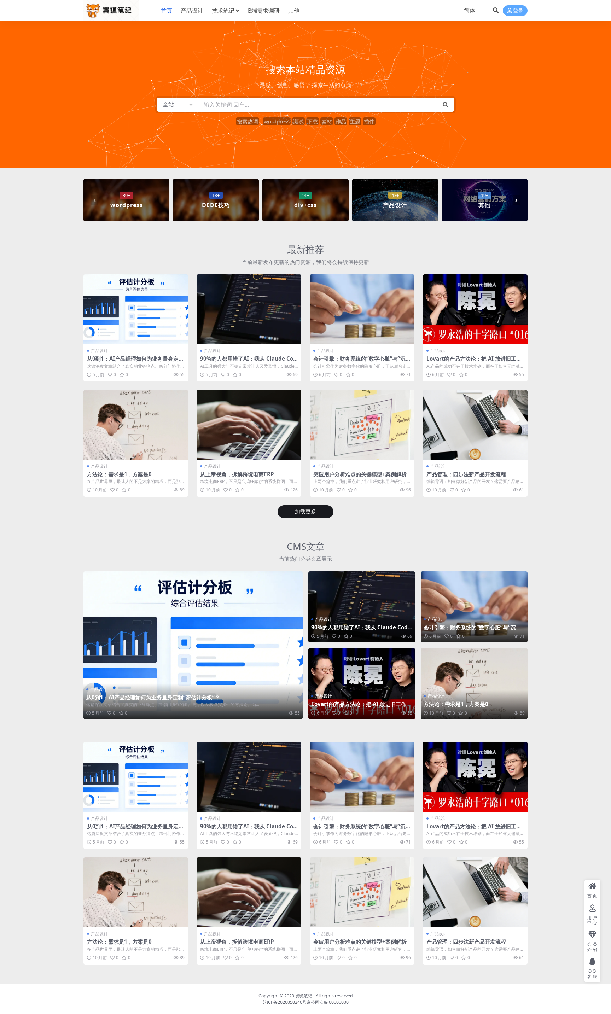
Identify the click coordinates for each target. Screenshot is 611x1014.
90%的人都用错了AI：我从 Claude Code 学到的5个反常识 (248, 361)
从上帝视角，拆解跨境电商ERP (237, 474)
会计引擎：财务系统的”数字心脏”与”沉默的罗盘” (362, 361)
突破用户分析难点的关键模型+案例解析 (360, 474)
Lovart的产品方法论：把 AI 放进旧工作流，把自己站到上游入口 (474, 361)
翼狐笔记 (303, 996)
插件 (369, 121)
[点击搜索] (445, 105)
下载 (312, 121)
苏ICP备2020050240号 (284, 1002)
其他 (293, 10)
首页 (166, 10)
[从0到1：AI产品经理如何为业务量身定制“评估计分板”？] (135, 309)
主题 (355, 121)
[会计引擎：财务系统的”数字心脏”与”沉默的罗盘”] (362, 309)
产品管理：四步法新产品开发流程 (466, 474)
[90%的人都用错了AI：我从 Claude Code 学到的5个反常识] (249, 309)
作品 (341, 121)
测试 (298, 121)
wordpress (277, 121)
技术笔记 (223, 10)
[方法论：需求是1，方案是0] (135, 425)
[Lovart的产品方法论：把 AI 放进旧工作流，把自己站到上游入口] (475, 309)
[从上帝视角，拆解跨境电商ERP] (249, 425)
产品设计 (192, 10)
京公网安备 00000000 (328, 1002)
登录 (518, 10)
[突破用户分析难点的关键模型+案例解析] (362, 425)
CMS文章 (306, 546)
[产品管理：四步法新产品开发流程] (475, 425)
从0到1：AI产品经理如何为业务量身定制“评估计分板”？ (135, 361)
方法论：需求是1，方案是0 (119, 474)
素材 (326, 121)
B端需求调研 (264, 10)
